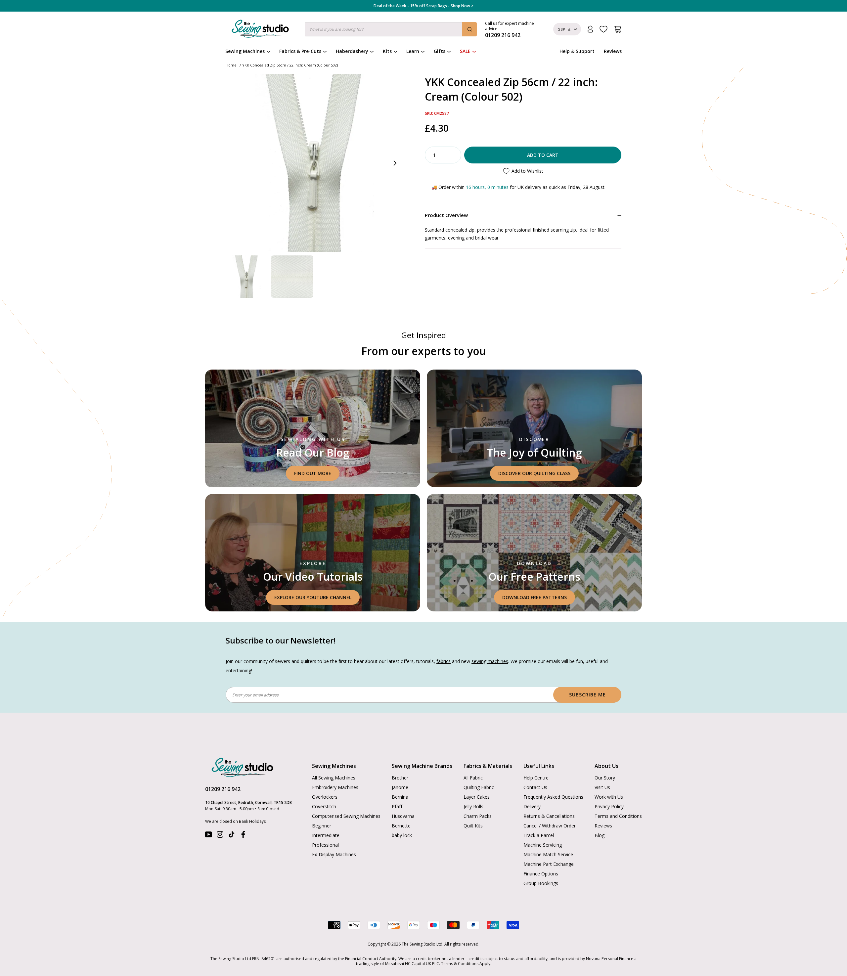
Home (231, 65)
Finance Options (540, 873)
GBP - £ (563, 29)
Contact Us (535, 787)
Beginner (321, 825)
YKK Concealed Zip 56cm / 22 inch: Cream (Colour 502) (290, 65)
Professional (325, 845)
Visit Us (602, 787)
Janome (400, 787)
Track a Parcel (538, 835)
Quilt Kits (473, 825)
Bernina (400, 797)
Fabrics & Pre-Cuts (300, 51)
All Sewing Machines (333, 778)
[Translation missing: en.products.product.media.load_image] (247, 276)
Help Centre (536, 778)
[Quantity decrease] (446, 155)
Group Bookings (540, 883)
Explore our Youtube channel (312, 597)
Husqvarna (403, 816)
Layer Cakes (477, 797)
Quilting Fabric (479, 787)
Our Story (605, 778)
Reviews (613, 51)
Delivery (532, 806)
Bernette (401, 825)
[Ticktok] (231, 836)
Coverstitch (324, 806)
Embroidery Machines (335, 787)
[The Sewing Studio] (260, 30)
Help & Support (577, 51)
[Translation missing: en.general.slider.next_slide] (395, 163)
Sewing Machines (245, 51)
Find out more (312, 473)
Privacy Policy (609, 806)
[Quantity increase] (454, 155)
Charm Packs (478, 816)
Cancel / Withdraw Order (549, 825)
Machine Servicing (542, 845)
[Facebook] (243, 836)
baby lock (402, 835)
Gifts (439, 51)
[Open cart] (617, 29)
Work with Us (609, 797)
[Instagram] (220, 836)
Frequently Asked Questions (553, 797)
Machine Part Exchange (548, 864)
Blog (599, 835)
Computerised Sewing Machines (346, 816)
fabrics (443, 661)
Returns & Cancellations (549, 816)
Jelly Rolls (473, 806)
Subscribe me (587, 694)
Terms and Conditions (618, 816)
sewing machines (489, 661)
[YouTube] (208, 836)
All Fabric (473, 778)
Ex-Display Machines (334, 854)
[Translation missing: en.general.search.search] (469, 29)
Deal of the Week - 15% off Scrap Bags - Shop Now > (423, 6)
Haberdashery (352, 51)
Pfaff (397, 806)
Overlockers (324, 797)
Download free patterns (534, 597)
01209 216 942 (223, 789)
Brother (400, 778)
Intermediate (325, 835)
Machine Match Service (548, 854)
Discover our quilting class (534, 473)
